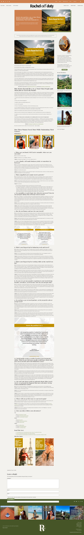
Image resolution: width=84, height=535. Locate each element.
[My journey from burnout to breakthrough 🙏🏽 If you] (63, 513)
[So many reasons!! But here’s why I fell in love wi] (7, 513)
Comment (9, 478)
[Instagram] (5, 1)
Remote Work (73, 5)
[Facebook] (1, 1)
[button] (80, 1)
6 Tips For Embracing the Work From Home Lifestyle (25, 433)
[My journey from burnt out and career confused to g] (77, 513)
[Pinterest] (9, 1)
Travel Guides (8, 5)
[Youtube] (3, 1)
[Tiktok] (7, 1)
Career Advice (80, 5)
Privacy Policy (50, 36)
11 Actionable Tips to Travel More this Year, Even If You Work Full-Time (28, 432)
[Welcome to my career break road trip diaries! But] (21, 513)
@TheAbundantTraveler (24, 415)
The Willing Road (21, 425)
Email (8, 493)
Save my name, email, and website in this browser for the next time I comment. (22, 497)
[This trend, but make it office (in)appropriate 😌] (35, 513)
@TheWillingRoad (23, 426)
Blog (56, 1)
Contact (75, 1)
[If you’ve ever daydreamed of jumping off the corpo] (49, 513)
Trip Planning (15, 5)
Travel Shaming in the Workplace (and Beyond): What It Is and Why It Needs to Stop (31, 434)
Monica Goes (20, 419)
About (60, 1)
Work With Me (65, 1)
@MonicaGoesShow (23, 421)
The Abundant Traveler (22, 414)
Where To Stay (66, 5)
